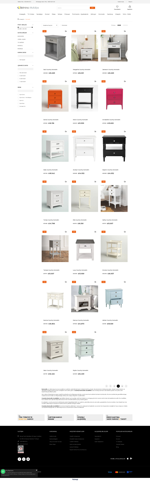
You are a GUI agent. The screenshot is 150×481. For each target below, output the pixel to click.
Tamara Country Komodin (51, 270)
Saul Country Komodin (50, 69)
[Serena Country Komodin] (55, 299)
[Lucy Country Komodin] (84, 248)
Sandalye (40, 14)
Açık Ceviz (22, 94)
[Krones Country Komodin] (114, 248)
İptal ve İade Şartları (75, 444)
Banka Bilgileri (54, 439)
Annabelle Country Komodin (111, 119)
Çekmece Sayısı (23, 65)
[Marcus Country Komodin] (84, 299)
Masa (53, 14)
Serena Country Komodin (51, 320)
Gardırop (110, 14)
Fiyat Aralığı (22, 25)
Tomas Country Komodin (51, 220)
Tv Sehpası (119, 441)
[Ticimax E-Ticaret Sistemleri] (75, 480)
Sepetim (97, 439)
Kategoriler (22, 33)
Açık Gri (22, 100)
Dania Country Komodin (50, 119)
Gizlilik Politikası (74, 441)
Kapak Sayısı (22, 52)
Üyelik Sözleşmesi (75, 436)
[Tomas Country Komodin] (55, 198)
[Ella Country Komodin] (84, 198)
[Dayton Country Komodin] (114, 148)
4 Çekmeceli (23, 81)
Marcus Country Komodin (81, 320)
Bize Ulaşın (53, 444)
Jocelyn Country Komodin (81, 170)
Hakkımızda (121, 1)
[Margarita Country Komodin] (84, 48)
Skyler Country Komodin (80, 370)
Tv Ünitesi (31, 14)
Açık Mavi (22, 103)
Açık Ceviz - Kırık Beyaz (25, 97)
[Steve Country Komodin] (84, 98)
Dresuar (67, 14)
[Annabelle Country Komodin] (114, 98)
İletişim (130, 1)
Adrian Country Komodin (110, 320)
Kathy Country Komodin (109, 220)
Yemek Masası (120, 444)
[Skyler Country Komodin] (84, 349)
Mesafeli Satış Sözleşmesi (77, 439)
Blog (117, 447)
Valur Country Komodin (50, 370)
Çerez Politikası (74, 447)
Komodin (102, 14)
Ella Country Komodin (80, 220)
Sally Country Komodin (50, 170)
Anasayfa (22, 14)
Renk (19, 87)
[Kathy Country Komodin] (114, 198)
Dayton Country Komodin (110, 170)
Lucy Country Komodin (80, 270)
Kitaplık (117, 14)
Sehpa (60, 14)
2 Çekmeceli (23, 75)
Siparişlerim (98, 436)
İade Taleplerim (99, 441)
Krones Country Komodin (110, 270)
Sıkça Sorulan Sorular (56, 441)
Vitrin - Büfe (127, 14)
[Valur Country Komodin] (55, 349)
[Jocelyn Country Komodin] (84, 148)
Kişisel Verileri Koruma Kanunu (78, 449)
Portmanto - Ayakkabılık (80, 14)
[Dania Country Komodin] (55, 98)
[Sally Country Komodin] (55, 148)
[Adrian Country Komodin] (114, 299)
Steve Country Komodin (80, 119)
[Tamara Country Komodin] (55, 248)
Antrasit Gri (22, 106)
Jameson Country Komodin (110, 69)
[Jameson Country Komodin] (114, 48)
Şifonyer (93, 14)
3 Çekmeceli (23, 78)
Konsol (47, 14)
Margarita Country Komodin (81, 69)
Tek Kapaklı (22, 59)
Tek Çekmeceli (23, 72)
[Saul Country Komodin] (55, 48)
